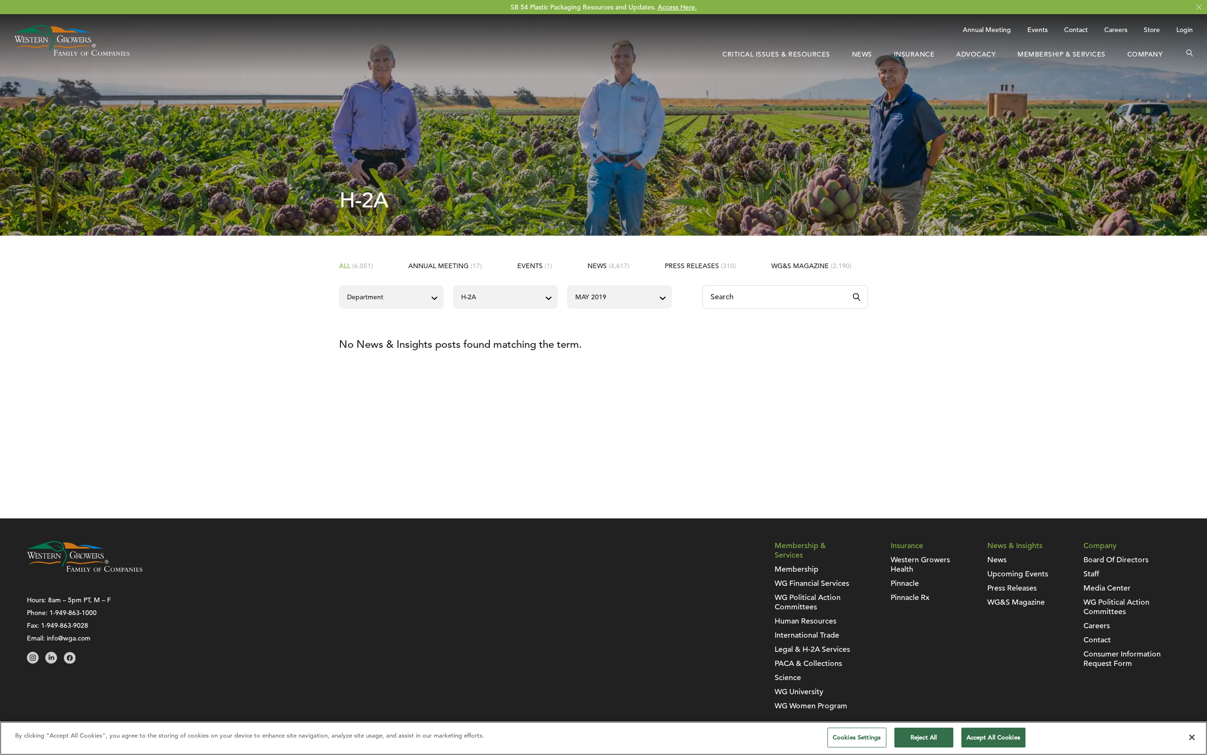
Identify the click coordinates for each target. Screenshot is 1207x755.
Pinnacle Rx (910, 597)
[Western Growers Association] (72, 53)
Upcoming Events (1017, 574)
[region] (603, 738)
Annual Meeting (987, 29)
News (862, 54)
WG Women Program (811, 706)
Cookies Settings (857, 737)
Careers (1115, 29)
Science (788, 677)
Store (1152, 29)
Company (1145, 54)
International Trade (807, 635)
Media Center (1107, 588)
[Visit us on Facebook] (69, 661)
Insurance (914, 54)
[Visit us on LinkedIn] (51, 661)
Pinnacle (905, 583)
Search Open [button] (1189, 54)
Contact (1076, 29)
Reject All (923, 737)
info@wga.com (69, 638)
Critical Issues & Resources (776, 54)
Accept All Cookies (993, 737)
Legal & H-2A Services (812, 649)
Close (1198, 7)
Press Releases (700, 266)
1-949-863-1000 (73, 612)
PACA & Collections (808, 663)
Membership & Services (1061, 54)
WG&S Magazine (811, 266)
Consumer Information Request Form (1122, 658)
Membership (796, 569)
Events (1037, 29)
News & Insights (1014, 545)
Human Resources (805, 621)
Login (1184, 29)
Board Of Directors (1116, 560)
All (356, 266)
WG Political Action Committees (808, 602)
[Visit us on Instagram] (33, 661)
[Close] (1192, 737)
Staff (1091, 574)
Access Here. (677, 7)
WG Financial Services (812, 583)
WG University (799, 692)
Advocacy (976, 54)
